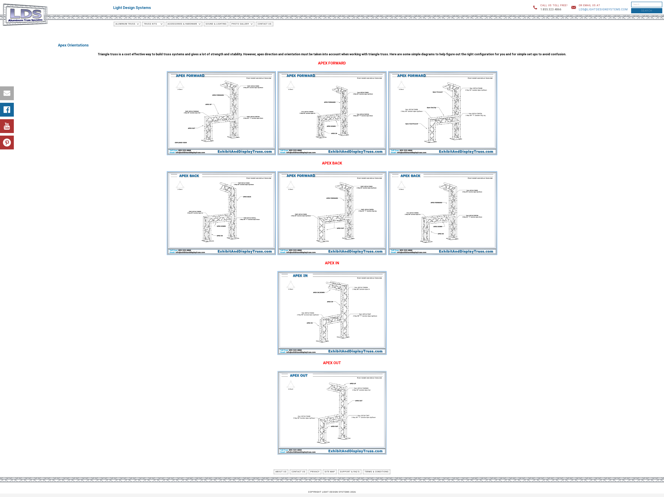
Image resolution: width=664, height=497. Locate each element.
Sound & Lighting (216, 24)
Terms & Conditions (377, 472)
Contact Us (264, 24)
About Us (281, 472)
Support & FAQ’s (350, 472)
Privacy (315, 472)
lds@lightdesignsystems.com (603, 9)
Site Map (330, 472)
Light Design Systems (132, 8)
